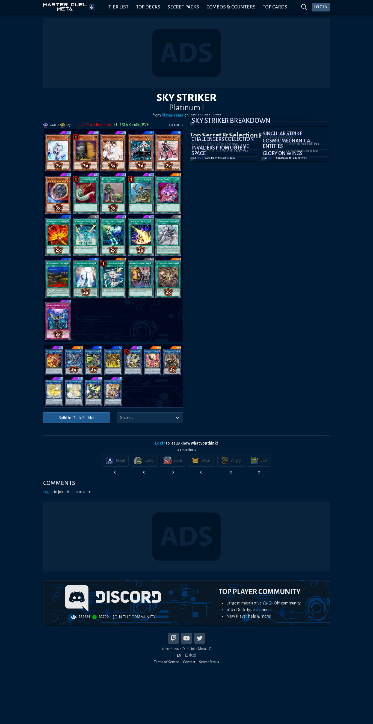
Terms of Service (166, 662)
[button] (260, 123)
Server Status (209, 662)
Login (160, 443)
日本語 (190, 655)
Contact (189, 662)
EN (179, 655)
